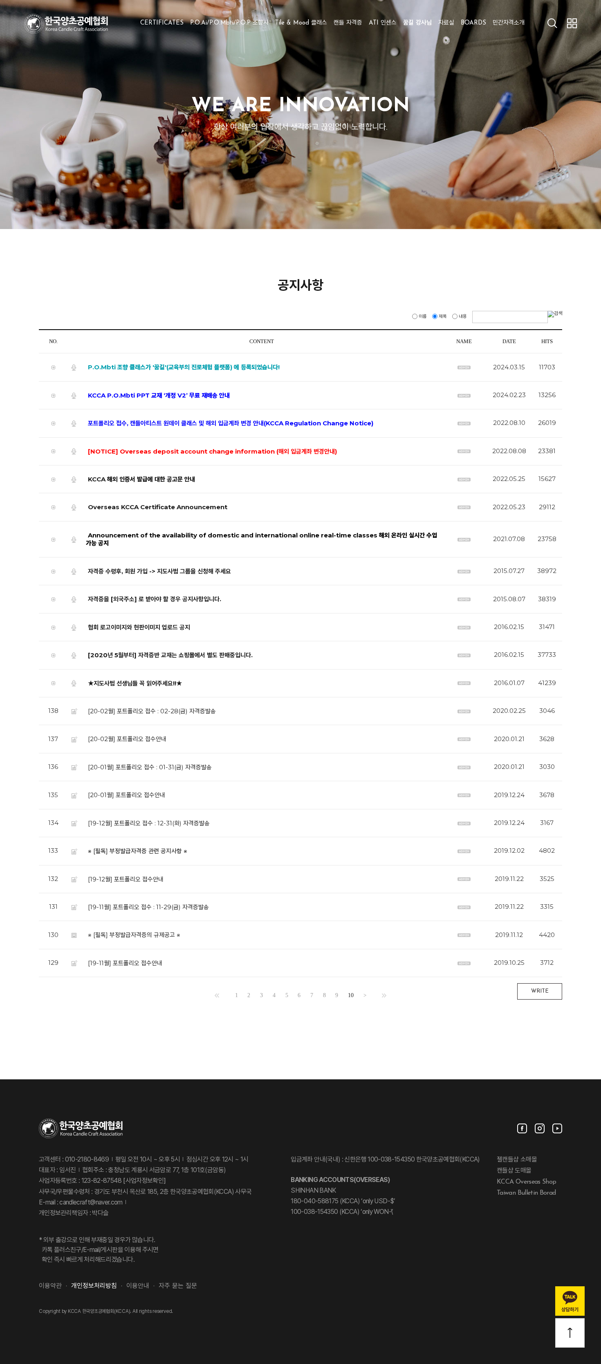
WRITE (540, 991)
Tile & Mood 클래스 (301, 23)
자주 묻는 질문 (178, 1286)
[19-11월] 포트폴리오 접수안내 (125, 963)
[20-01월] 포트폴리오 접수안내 (126, 795)
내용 (462, 317)
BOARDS (473, 23)
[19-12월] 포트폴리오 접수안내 (126, 879)
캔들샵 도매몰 (514, 1171)
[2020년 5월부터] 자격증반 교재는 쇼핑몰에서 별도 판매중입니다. (170, 655)
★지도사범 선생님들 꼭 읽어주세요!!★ (135, 683)
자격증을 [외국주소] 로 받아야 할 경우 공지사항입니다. (154, 599)
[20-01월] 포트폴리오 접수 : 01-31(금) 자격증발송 (150, 767)
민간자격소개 (509, 23)
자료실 (446, 23)
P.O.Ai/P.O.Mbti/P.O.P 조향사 (229, 23)
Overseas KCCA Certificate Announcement (157, 507)
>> (384, 995)
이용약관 (50, 1286)
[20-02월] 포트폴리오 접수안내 (127, 739)
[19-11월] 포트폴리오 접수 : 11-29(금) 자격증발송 (148, 907)
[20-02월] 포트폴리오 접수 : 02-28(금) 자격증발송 (152, 711)
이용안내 (137, 1286)
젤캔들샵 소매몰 (517, 1160)
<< (217, 995)
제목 (442, 317)
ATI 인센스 (383, 23)
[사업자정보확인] (143, 1181)
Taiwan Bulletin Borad (526, 1192)
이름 (422, 317)
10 (350, 995)
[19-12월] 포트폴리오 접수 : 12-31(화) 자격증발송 (149, 823)
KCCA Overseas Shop (526, 1182)
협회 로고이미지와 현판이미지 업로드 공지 (139, 627)
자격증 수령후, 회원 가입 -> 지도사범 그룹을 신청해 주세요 (159, 571)
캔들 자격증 (348, 23)
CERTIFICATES (162, 23)
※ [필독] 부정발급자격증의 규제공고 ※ (134, 935)
